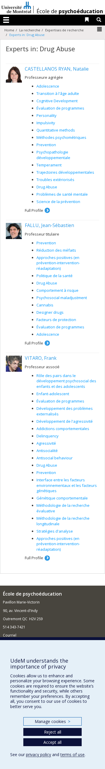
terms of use (72, 754)
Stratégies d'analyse (54, 531)
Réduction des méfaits (56, 250)
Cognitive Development (57, 100)
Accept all (52, 742)
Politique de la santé (54, 275)
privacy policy (38, 754)
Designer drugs (50, 312)
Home (9, 30)
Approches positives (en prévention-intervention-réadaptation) (58, 263)
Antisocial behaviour (54, 458)
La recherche (29, 30)
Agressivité (46, 443)
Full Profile (34, 210)
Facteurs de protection (56, 319)
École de (69, 11)
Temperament (49, 165)
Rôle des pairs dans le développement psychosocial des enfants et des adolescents (66, 381)
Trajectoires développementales (65, 172)
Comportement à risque (57, 290)
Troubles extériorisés (55, 179)
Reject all (52, 732)
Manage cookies (52, 721)
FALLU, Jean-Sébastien (49, 225)
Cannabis (44, 305)
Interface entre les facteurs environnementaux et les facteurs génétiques (66, 485)
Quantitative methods (55, 130)
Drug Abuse (46, 187)
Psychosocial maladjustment (61, 297)
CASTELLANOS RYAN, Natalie (57, 69)
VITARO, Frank (41, 358)
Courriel (9, 635)
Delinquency (47, 436)
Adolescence (47, 86)
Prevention (46, 144)
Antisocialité (47, 450)
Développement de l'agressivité (64, 421)
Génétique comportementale (62, 498)
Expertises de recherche (64, 30)
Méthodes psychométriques (61, 137)
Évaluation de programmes (60, 108)
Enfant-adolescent (52, 393)
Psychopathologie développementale (53, 154)
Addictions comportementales (62, 428)
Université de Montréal (16, 7)
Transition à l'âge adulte (57, 93)
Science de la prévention (58, 201)
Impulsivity (45, 122)
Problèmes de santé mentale (62, 194)
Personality (46, 115)
